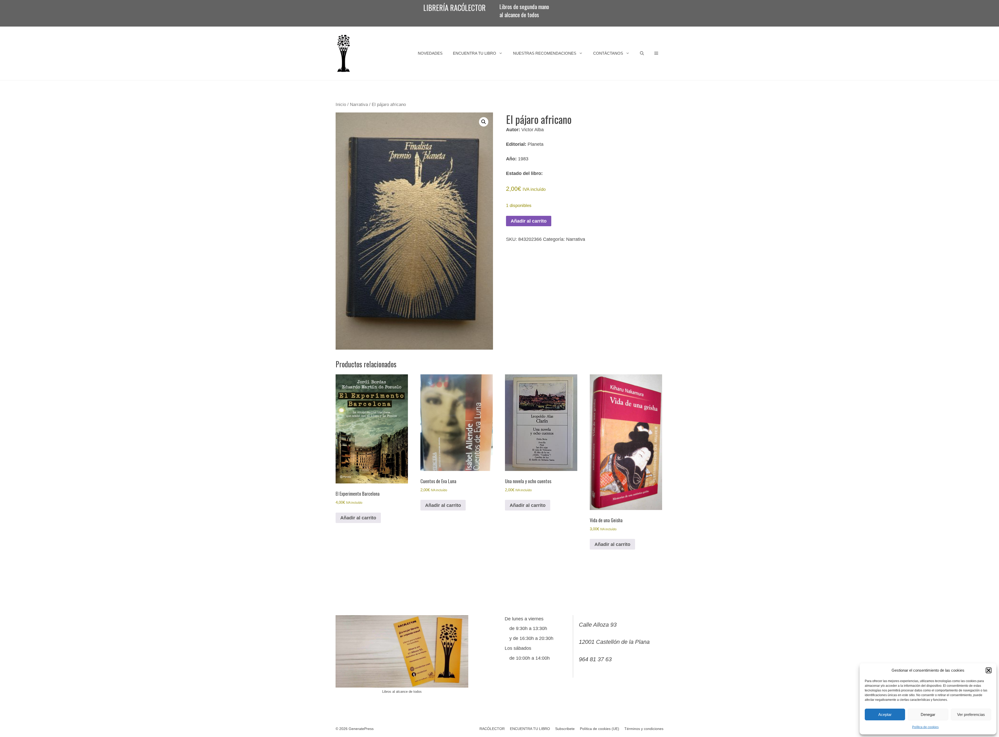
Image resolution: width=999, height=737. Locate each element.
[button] (988, 670)
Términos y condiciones (643, 729)
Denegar (928, 714)
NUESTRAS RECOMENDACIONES (544, 53)
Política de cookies (925, 727)
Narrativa (359, 104)
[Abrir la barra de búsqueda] (642, 53)
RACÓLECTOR (492, 729)
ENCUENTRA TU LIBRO (474, 53)
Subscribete (565, 729)
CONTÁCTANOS (608, 53)
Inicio (341, 104)
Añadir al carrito (529, 221)
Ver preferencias (971, 714)
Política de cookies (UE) (599, 729)
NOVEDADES (430, 53)
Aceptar (885, 714)
